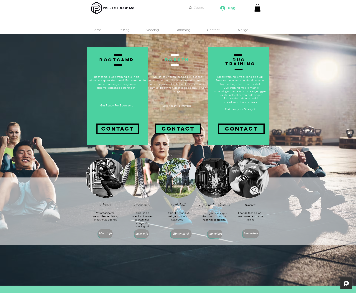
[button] (181, 233)
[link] (257, 8)
